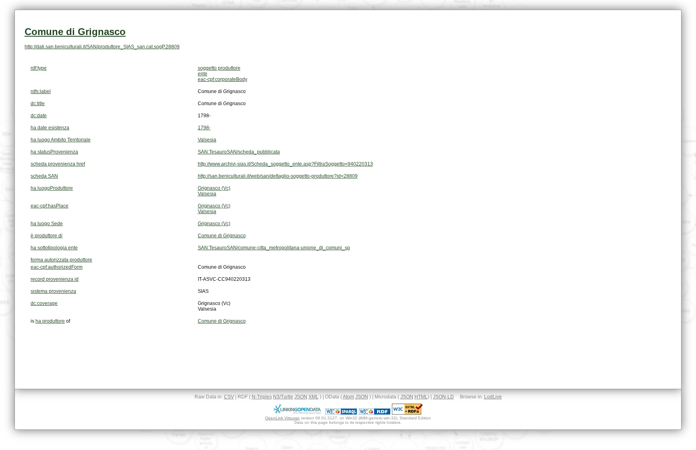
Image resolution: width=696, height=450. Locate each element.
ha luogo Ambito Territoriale (61, 140)
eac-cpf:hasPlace (49, 206)
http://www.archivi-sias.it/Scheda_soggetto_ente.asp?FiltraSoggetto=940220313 (285, 164)
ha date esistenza (50, 128)
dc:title (38, 103)
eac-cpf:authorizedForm (57, 267)
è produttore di (46, 235)
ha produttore (50, 321)
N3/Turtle (283, 397)
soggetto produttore (219, 68)
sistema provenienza (53, 291)
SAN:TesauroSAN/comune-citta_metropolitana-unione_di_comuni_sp (274, 248)
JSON (300, 397)
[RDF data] (374, 413)
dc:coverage (44, 303)
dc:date (39, 115)
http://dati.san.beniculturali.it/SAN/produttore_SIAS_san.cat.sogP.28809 (102, 47)
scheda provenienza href (58, 164)
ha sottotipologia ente (54, 248)
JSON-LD (443, 397)
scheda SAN (44, 176)
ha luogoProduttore (52, 188)
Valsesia (207, 140)
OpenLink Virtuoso (282, 418)
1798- (204, 128)
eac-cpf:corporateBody (222, 79)
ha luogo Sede (47, 223)
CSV (229, 397)
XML (314, 397)
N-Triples (262, 397)
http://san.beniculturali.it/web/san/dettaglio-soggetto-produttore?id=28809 (278, 176)
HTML (421, 397)
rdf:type (39, 68)
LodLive (493, 397)
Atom (348, 397)
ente (202, 74)
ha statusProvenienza (54, 152)
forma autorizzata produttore (61, 260)
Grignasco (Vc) (214, 188)
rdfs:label (41, 91)
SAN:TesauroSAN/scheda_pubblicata (239, 152)
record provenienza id (55, 279)
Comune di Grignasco (75, 31)
